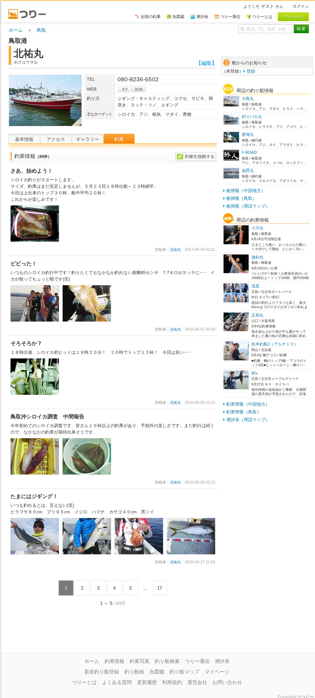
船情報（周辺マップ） (248, 206)
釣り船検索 (167, 661)
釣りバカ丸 (252, 116)
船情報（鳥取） (241, 198)
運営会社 (197, 682)
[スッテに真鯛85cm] (86, 288)
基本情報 (24, 139)
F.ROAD (249, 152)
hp (125, 89)
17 (159, 588)
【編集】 (206, 63)
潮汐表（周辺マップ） (248, 419)
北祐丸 (175, 249)
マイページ (217, 671)
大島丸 (248, 98)
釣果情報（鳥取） (243, 411)
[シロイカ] (34, 208)
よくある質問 (117, 682)
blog (139, 89)
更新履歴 (147, 682)
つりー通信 (197, 661)
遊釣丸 (257, 257)
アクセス (56, 139)
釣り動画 (134, 671)
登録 (250, 71)
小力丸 (257, 228)
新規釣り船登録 (101, 671)
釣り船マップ (184, 671)
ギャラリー (87, 139)
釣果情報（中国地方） (248, 404)
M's (254, 373)
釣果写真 (139, 661)
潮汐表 (222, 661)
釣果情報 (114, 661)
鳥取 (41, 30)
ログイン (301, 6)
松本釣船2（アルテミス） (274, 344)
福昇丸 (248, 170)
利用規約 (172, 682)
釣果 (119, 139)
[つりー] (29, 11)
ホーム (16, 30)
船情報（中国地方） (245, 190)
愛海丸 (248, 134)
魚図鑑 (156, 671)
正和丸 (257, 315)
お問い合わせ (227, 682)
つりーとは (84, 682)
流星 (255, 286)
